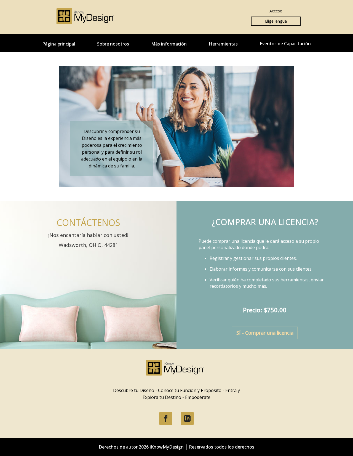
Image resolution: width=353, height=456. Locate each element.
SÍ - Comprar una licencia (264, 332)
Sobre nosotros (113, 44)
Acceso (275, 11)
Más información (169, 44)
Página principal (58, 44)
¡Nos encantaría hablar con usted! (88, 235)
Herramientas (223, 44)
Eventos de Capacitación (285, 44)
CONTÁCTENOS (88, 222)
